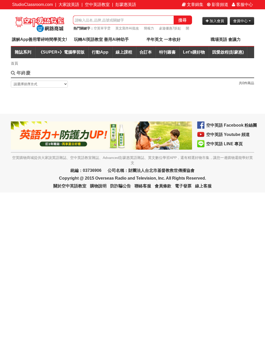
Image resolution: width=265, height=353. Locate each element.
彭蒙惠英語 (125, 4)
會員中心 (241, 21)
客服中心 (244, 4)
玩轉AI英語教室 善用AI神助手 (101, 39)
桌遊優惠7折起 (170, 28)
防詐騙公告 (120, 186)
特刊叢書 (167, 52)
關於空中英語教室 (69, 186)
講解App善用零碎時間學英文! (39, 39)
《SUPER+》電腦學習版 (62, 52)
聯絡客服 (143, 186)
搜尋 (182, 20)
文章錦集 (194, 4)
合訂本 (145, 52)
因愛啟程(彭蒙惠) (228, 52)
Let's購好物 (194, 52)
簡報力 (149, 28)
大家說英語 (68, 4)
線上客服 (203, 186)
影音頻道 (219, 4)
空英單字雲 (102, 28)
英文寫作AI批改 (127, 28)
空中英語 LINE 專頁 (224, 144)
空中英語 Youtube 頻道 (228, 134)
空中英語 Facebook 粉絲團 (231, 125)
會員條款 (163, 186)
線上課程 (124, 52)
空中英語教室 (97, 4)
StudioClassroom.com (32, 4)
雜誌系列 (23, 52)
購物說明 (98, 186)
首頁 (14, 63)
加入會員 (216, 21)
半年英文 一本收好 (163, 39)
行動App (100, 52)
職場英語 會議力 (226, 39)
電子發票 (183, 186)
